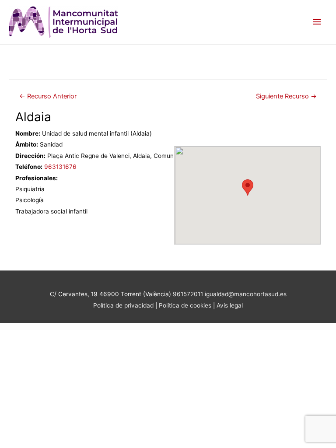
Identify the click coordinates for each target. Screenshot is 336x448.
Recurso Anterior (48, 96)
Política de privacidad (123, 305)
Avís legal (230, 305)
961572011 (188, 294)
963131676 (60, 166)
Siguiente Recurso (286, 96)
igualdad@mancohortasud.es (246, 294)
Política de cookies (186, 305)
